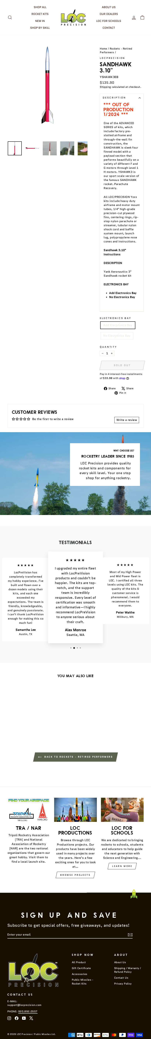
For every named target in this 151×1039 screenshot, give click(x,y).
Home (103, 48)
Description (114, 97)
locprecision (112, 58)
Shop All (40, 7)
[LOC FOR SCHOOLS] (122, 810)
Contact (109, 28)
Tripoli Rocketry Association (28, 835)
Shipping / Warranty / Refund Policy (127, 970)
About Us (109, 7)
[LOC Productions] (75, 810)
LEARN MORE (122, 866)
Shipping (105, 87)
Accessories (79, 974)
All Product (79, 962)
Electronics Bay (115, 318)
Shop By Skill (40, 28)
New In (40, 21)
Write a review (126, 420)
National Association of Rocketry (29, 841)
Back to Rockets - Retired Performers (78, 756)
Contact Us (121, 978)
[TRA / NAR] (28, 810)
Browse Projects (75, 874)
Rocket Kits (40, 14)
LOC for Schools (108, 21)
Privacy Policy (123, 983)
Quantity (108, 347)
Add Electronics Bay (117, 325)
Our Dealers (109, 14)
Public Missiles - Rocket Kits (82, 981)
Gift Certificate (81, 968)
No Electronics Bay (116, 336)
